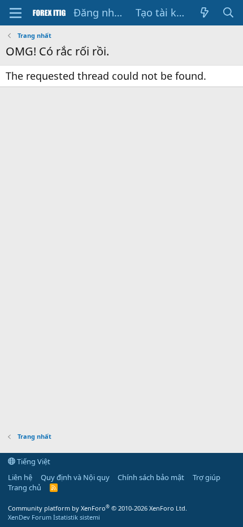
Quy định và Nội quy (75, 477)
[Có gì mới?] (204, 12)
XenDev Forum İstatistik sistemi (54, 517)
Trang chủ (24, 487)
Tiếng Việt (32, 461)
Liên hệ (20, 477)
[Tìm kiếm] (228, 12)
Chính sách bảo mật (151, 477)
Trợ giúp (206, 477)
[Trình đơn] (15, 13)
